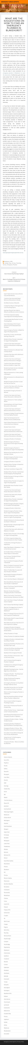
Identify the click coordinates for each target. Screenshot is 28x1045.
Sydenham (6, 967)
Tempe (5, 982)
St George (6, 835)
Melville (6, 961)
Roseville (6, 771)
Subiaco (6, 996)
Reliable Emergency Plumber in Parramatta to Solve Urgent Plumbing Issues (13, 443)
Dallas (5, 1025)
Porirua (6, 875)
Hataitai (6, 823)
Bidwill (5, 797)
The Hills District (8, 800)
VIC (5, 872)
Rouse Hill (6, 803)
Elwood (6, 907)
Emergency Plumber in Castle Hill (12, 461)
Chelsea (6, 898)
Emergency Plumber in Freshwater (12, 439)
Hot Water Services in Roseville (11, 303)
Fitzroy (5, 1016)
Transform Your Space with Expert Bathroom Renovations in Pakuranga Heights (13, 345)
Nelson (5, 858)
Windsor (6, 849)
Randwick (6, 970)
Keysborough (7, 938)
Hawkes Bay (7, 788)
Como (5, 901)
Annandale (6, 1033)
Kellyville (6, 984)
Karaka (5, 765)
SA (4, 918)
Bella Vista (6, 930)
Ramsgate (6, 774)
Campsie (6, 941)
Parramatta (7, 892)
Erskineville (7, 1007)
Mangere (6, 829)
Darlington (6, 990)
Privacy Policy (20, 1041)
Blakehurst (6, 261)
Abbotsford (7, 1010)
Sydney (5, 768)
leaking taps (7, 263)
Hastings (6, 786)
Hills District (7, 999)
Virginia (6, 927)
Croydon (6, 915)
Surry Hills (6, 760)
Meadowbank (7, 1031)
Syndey (5, 1022)
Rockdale (6, 837)
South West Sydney (8, 861)
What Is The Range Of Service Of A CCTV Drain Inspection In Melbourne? (14, 279)
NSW (11, 261)
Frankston (6, 959)
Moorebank (7, 863)
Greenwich (6, 979)
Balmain (6, 852)
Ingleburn (6, 1019)
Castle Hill (6, 904)
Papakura (6, 762)
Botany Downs (7, 935)
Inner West (6, 777)
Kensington (7, 987)
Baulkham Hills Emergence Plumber (13, 652)
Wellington (7, 820)
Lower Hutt (7, 843)
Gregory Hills (7, 909)
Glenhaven (6, 973)
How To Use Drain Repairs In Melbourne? (14, 579)
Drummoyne (7, 1002)
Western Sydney (8, 878)
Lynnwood (6, 1005)
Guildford (6, 956)
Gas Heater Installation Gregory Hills (13, 469)
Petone (6, 866)
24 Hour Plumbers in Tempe (11, 633)
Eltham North (7, 817)
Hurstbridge (7, 944)
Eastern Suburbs (8, 757)
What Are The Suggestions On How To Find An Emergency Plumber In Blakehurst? (14, 24)
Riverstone (6, 881)
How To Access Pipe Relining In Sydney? (13, 604)
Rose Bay (6, 933)
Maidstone (6, 1028)
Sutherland (6, 912)
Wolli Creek (7, 921)
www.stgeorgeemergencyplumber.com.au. (13, 252)
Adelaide (6, 976)
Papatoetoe (7, 947)
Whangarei (6, 840)
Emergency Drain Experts (10, 2)
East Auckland (7, 809)
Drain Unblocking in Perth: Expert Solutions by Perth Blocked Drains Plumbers (12, 325)
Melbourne (6, 814)
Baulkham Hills (7, 993)
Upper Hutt (7, 832)
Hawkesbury (7, 846)
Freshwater (7, 889)
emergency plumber (12, 264)
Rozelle (6, 780)
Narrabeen (6, 886)
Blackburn (6, 869)
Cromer (6, 964)
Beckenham (7, 895)
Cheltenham (7, 953)
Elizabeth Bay (7, 1013)
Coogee (6, 924)
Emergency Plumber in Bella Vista (12, 508)
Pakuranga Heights (8, 812)
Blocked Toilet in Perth (9, 427)
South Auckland (8, 826)
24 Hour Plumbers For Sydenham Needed (14, 636)
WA (5, 794)
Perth (5, 791)
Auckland (6, 806)
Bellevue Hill (7, 855)
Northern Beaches (8, 884)
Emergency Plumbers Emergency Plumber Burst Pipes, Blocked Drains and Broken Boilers (14, 629)
